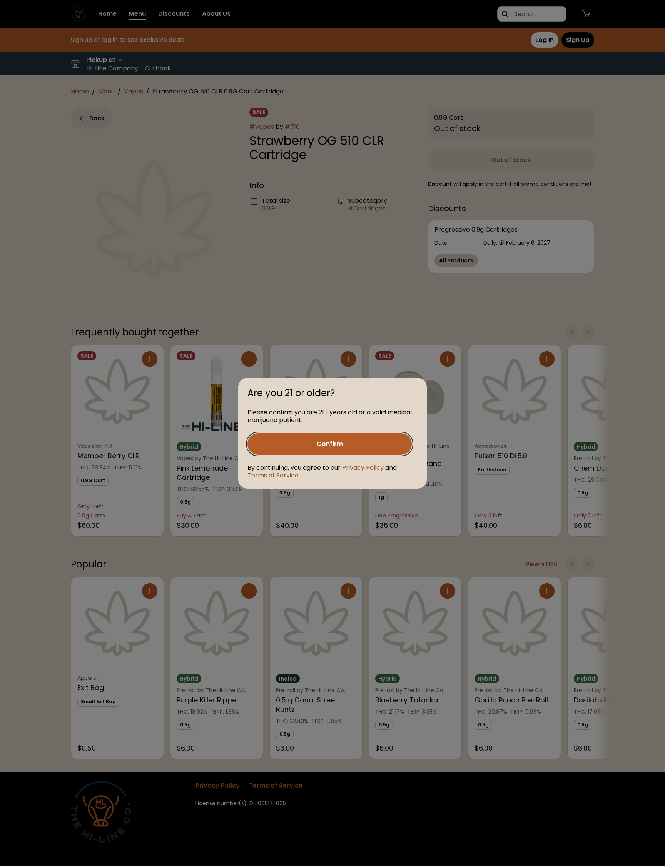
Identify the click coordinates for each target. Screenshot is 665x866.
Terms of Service (273, 475)
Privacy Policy (363, 467)
